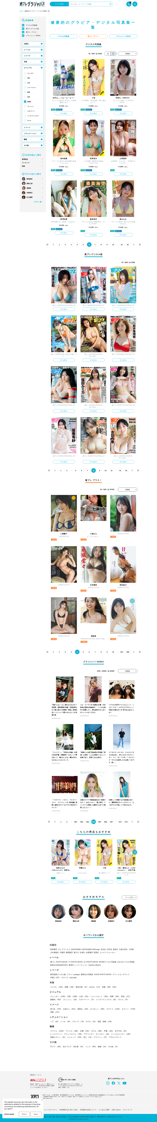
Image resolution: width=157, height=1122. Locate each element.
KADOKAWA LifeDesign (91, 949)
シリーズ (27, 56)
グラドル (57, 1031)
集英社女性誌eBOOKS (59, 965)
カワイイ (113, 1009)
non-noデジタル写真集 (126, 962)
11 (111, 470)
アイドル (72, 1031)
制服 (70, 987)
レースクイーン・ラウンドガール (66, 1034)
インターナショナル (33, 115)
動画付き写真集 (87, 974)
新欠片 (76, 952)
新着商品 (25, 159)
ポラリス (64, 977)
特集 (23, 166)
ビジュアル (28, 68)
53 (120, 470)
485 (99, 822)
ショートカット (31, 87)
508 (127, 652)
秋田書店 (53, 949)
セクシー (129, 1009)
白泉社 (82, 952)
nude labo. (73, 977)
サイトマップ (127, 1109)
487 (111, 822)
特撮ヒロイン (58, 1037)
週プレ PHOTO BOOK (59, 962)
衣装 (25, 62)
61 (122, 245)
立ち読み (63, 113)
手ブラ (56, 1047)
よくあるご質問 (104, 1109)
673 (120, 822)
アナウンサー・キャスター (97, 1034)
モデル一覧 (37, 202)
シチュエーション (30, 133)
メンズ (91, 1047)
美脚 (28, 92)
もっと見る (129, 897)
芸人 (88, 1037)
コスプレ (57, 987)
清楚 (55, 1012)
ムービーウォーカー (107, 952)
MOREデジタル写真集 (107, 962)
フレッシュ (30, 106)
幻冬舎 (109, 949)
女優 (85, 1031)
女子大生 (121, 1031)
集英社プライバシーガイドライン (46, 1109)
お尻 (28, 82)
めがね (95, 987)
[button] (135, 852)
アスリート (101, 1037)
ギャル (29, 120)
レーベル (27, 50)
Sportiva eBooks (94, 965)
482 (81, 822)
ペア (54, 1021)
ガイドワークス (64, 949)
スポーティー (31, 111)
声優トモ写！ (55, 977)
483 (87, 822)
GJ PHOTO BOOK (91, 962)
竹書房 (62, 952)
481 (75, 822)
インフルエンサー (121, 1034)
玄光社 (103, 949)
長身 (28, 97)
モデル (97, 1031)
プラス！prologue (73, 974)
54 (126, 470)
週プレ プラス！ (32, 32)
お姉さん (70, 1009)
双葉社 (96, 952)
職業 (25, 139)
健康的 (29, 101)
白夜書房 (89, 952)
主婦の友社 (123, 949)
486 (105, 822)
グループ (78, 1021)
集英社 (115, 949)
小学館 (131, 949)
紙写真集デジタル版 (58, 974)
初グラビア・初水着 (73, 1047)
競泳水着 (82, 987)
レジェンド (75, 1037)
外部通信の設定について (88, 1109)
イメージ (27, 127)
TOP (21, 11)
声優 (109, 1031)
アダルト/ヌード (115, 1037)
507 (121, 652)
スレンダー (30, 73)
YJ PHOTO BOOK (76, 962)
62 (128, 245)
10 (113, 245)
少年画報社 (54, 952)
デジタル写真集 (31, 25)
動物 (102, 1047)
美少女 (56, 1009)
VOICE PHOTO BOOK (102, 974)
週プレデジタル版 (32, 29)
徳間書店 (69, 952)
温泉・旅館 (105, 1021)
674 (126, 822)
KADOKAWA (76, 949)
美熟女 (83, 1009)
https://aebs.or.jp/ (47, 1098)
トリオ (65, 1021)
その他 (26, 145)
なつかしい (98, 1009)
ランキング (25, 163)
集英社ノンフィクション (78, 965)
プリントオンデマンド (121, 974)
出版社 (26, 44)
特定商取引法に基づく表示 (69, 1109)
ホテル (91, 1021)
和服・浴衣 (109, 987)
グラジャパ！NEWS (33, 35)
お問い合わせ (116, 1109)
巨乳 (28, 78)
